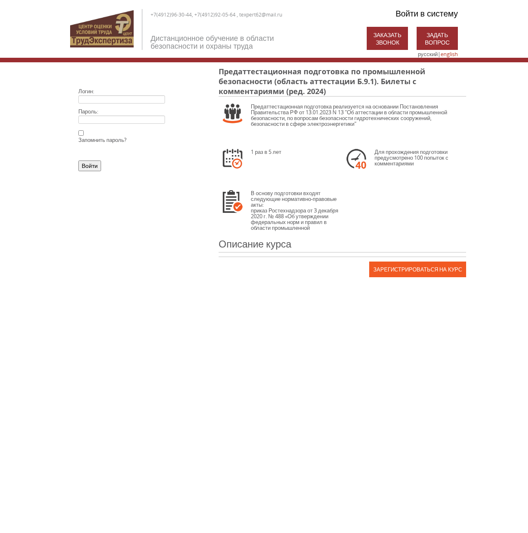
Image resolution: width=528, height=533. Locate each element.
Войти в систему (427, 13)
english (449, 54)
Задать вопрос (437, 38)
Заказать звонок (387, 38)
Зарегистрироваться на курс (417, 269)
